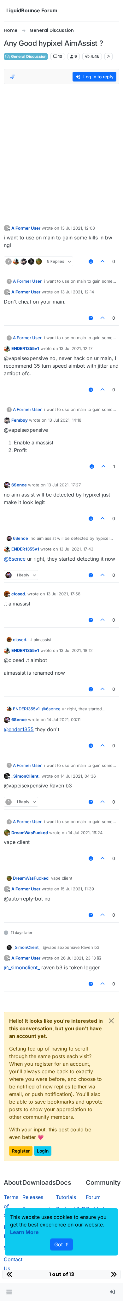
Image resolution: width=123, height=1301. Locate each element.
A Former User (25, 228)
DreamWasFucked (29, 832)
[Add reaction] (91, 261)
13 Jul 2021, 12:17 (75, 348)
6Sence (19, 484)
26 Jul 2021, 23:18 (78, 958)
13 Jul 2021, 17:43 (76, 548)
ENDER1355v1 (25, 348)
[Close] (111, 1021)
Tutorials (66, 1197)
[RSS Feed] (108, 56)
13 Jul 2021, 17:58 (63, 593)
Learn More (24, 1232)
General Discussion (28, 56)
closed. (18, 593)
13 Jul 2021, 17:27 (64, 484)
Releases (32, 1197)
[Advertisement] (61, 152)
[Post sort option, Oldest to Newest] (12, 77)
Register (21, 1150)
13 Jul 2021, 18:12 (76, 650)
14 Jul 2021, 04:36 (78, 776)
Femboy (19, 420)
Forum (93, 1197)
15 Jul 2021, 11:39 (77, 888)
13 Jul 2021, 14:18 (64, 420)
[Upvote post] (102, 261)
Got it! (61, 1244)
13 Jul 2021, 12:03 (78, 228)
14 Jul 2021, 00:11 (63, 719)
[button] (9, 1292)
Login (43, 1150)
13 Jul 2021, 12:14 (77, 291)
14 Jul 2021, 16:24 (85, 832)
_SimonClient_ (25, 776)
